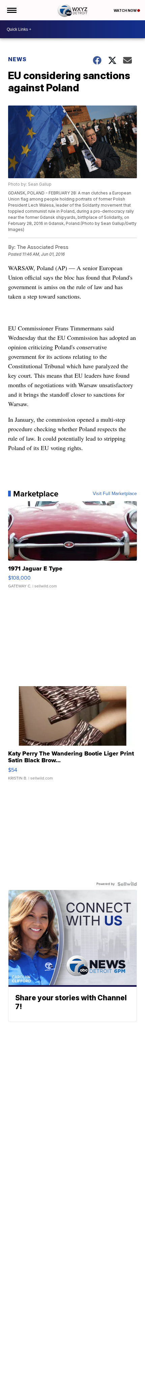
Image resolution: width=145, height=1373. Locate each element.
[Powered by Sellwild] (127, 884)
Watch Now (125, 10)
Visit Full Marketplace (115, 493)
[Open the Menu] (11, 10)
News (17, 59)
